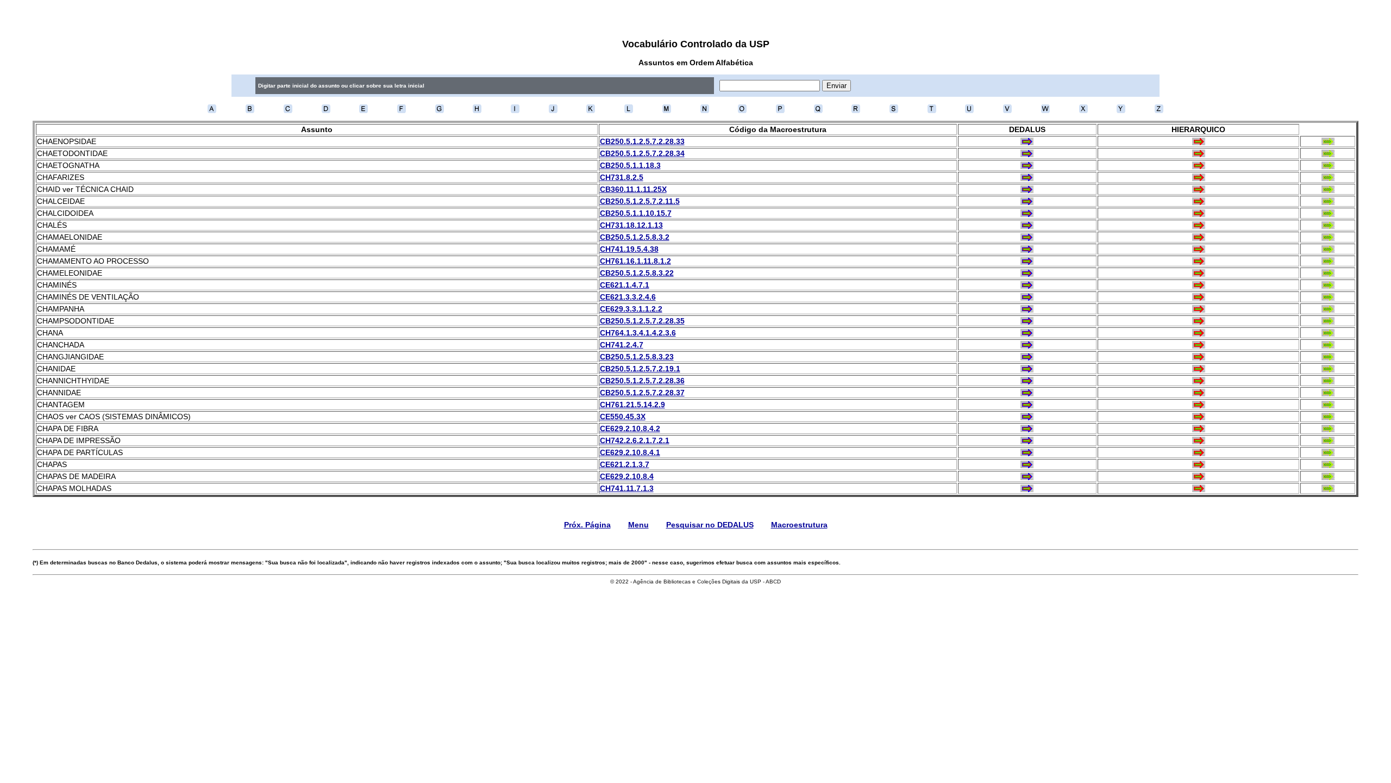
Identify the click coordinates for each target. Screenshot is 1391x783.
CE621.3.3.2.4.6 (628, 297)
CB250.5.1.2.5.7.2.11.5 (640, 201)
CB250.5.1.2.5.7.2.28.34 (642, 153)
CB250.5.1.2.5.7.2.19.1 (640, 368)
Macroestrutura (799, 524)
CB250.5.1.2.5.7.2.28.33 (642, 141)
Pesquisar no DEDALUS (710, 524)
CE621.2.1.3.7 (624, 464)
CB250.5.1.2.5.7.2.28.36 (642, 380)
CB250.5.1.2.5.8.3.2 (634, 237)
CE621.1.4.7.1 (624, 285)
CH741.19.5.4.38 (629, 249)
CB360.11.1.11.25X (633, 189)
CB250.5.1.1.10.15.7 (636, 213)
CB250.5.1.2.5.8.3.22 (637, 273)
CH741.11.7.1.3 (627, 488)
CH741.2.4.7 (621, 344)
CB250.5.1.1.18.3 (630, 165)
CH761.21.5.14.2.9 (632, 404)
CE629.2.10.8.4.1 (630, 452)
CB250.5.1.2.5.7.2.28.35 (642, 320)
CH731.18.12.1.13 (631, 225)
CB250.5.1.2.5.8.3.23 (637, 356)
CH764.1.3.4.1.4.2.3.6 (638, 332)
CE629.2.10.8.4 (627, 476)
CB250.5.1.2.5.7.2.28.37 (642, 392)
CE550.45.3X (623, 416)
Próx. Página (587, 524)
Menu (638, 524)
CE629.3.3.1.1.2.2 (631, 308)
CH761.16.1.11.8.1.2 (635, 261)
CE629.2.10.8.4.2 (630, 428)
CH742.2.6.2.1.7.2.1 (634, 440)
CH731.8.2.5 (621, 177)
